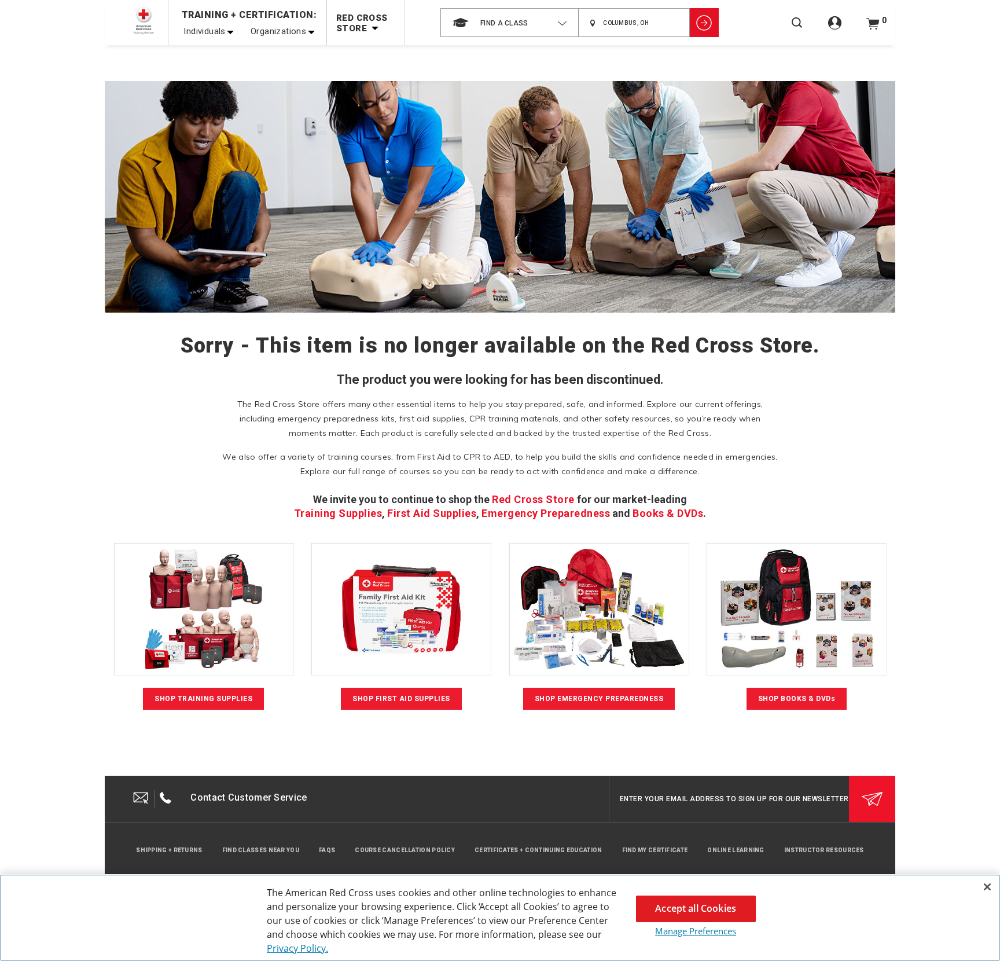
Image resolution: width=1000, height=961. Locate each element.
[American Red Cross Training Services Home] (143, 20)
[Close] (987, 887)
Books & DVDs (668, 513)
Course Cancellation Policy (405, 850)
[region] (500, 917)
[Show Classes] (704, 22)
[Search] (797, 30)
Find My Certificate (655, 850)
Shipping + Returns (169, 850)
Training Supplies (338, 513)
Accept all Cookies (695, 908)
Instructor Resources (824, 850)
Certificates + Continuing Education (538, 850)
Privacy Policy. (297, 948)
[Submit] (872, 799)
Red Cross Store (533, 499)
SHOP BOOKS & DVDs (797, 699)
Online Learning (735, 850)
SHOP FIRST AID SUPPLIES (401, 699)
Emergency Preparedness (545, 513)
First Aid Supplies (431, 513)
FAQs (327, 850)
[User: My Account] (834, 29)
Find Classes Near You (260, 850)
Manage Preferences (695, 931)
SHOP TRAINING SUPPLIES (203, 699)
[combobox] (509, 22)
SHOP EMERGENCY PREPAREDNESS (599, 699)
